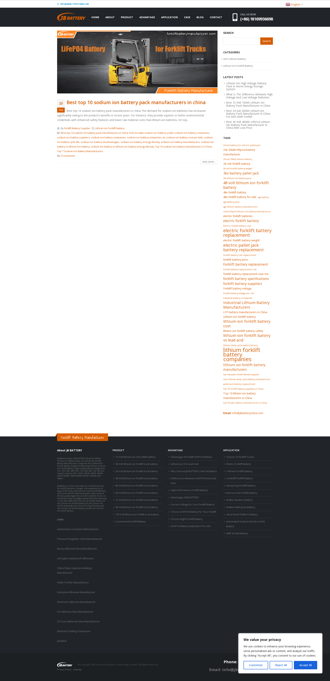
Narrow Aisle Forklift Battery (241, 493)
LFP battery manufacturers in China (245, 312)
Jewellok (61, 641)
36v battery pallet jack (241, 173)
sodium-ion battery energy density (140, 142)
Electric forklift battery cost (237, 226)
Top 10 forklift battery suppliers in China (243, 389)
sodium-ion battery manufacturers (180, 142)
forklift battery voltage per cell (238, 293)
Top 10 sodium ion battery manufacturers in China (183, 146)
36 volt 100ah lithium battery (237, 159)
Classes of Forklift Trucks (240, 457)
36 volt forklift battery (236, 163)
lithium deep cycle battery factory (240, 345)
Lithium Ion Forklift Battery (109, 128)
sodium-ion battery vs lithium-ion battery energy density (122, 146)
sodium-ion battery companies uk (146, 137)
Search (228, 33)
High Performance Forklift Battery (189, 490)
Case (187, 17)
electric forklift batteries (238, 216)
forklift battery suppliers (242, 283)
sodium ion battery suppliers (73, 137)
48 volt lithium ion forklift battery (246, 185)
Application (169, 17)
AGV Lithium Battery (234, 59)
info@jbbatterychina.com (74, 3)
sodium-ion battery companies (108, 137)
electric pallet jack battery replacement (243, 247)
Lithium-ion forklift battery (239, 317)
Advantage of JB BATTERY (185, 497)
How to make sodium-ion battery (147, 133)
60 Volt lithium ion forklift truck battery (136, 493)
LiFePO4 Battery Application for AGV (191, 526)
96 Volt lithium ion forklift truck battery (136, 507)
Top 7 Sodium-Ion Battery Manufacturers (80, 151)
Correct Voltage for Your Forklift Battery (193, 504)
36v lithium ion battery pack (237, 178)
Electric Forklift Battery (238, 464)
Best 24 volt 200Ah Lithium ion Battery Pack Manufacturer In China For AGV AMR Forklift (248, 113)
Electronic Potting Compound (73, 631)
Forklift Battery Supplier (77, 128)
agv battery (263, 197)
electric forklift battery (241, 220)
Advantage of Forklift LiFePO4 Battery (191, 457)
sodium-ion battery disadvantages (100, 142)
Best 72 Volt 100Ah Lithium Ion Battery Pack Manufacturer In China (248, 104)
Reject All (281, 665)
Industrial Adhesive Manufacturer (76, 592)
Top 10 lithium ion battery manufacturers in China (239, 396)
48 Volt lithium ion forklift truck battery (136, 478)
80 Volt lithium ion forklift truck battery (136, 485)
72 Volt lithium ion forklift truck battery (136, 500)
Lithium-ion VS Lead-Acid (185, 464)
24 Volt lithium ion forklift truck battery (136, 471)
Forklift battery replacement (245, 264)
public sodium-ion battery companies (188, 133)
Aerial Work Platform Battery (242, 514)
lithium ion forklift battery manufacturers (244, 367)
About (110, 17)
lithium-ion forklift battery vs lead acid (246, 337)
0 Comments (68, 155)
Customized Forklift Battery (130, 521)
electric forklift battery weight (241, 240)
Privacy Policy (64, 669)
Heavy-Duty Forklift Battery (241, 485)
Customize (256, 665)
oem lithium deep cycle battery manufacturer (246, 379)
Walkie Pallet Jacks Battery (240, 507)
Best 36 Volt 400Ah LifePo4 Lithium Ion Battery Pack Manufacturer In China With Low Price (248, 125)
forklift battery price (235, 259)
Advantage (147, 17)
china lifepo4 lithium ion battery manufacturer (247, 211)
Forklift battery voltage (237, 288)
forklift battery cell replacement (239, 255)
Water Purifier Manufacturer (73, 582)
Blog (200, 17)
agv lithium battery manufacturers (240, 206)
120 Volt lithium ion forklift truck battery (137, 514)
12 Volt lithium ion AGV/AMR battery (135, 457)
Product (127, 17)
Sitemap (77, 669)
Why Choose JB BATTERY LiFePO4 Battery (194, 471)
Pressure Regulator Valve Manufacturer (79, 539)
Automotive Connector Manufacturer (78, 529)
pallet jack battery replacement (239, 384)
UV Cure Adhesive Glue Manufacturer (78, 621)
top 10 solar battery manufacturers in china (245, 402)
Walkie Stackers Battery (239, 500)
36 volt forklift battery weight (237, 168)
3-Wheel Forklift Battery (239, 471)
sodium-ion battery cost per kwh (184, 137)
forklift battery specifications (246, 278)
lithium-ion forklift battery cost (246, 323)
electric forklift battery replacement (247, 232)
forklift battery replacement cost (239, 269)
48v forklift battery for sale (239, 197)
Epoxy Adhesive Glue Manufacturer (77, 548)
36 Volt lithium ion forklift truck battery (136, 464)
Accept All (305, 665)
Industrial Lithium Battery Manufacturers (246, 305)
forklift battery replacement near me (246, 274)
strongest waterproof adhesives (75, 558)
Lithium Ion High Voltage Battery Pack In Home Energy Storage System (246, 86)
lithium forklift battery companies (241, 354)
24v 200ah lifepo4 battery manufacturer (239, 152)
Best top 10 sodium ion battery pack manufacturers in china (136, 102)
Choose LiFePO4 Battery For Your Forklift (193, 511)
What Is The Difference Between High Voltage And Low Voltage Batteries (249, 95)
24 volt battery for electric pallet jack (241, 145)
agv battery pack (231, 202)
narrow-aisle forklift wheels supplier (241, 374)
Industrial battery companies (237, 298)
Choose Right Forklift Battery (187, 519)
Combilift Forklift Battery (239, 478)
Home (95, 17)
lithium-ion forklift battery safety (243, 331)
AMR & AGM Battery (237, 533)
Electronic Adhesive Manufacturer (76, 602)
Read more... (209, 162)
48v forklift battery (234, 192)
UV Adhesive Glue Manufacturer (75, 611)
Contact (216, 17)
